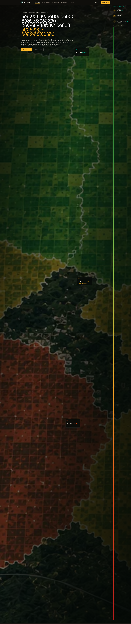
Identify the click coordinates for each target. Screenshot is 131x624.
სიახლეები (64, 2)
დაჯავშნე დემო (105, 2)
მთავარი (37, 2)
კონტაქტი (71, 2)
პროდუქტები (46, 2)
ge (96, 2)
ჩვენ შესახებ (55, 2)
